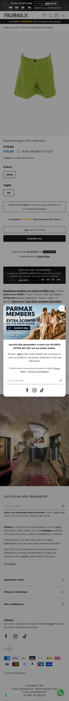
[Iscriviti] (58, 380)
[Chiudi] (61, 308)
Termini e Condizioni (38, 371)
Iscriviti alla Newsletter (47, 8)
